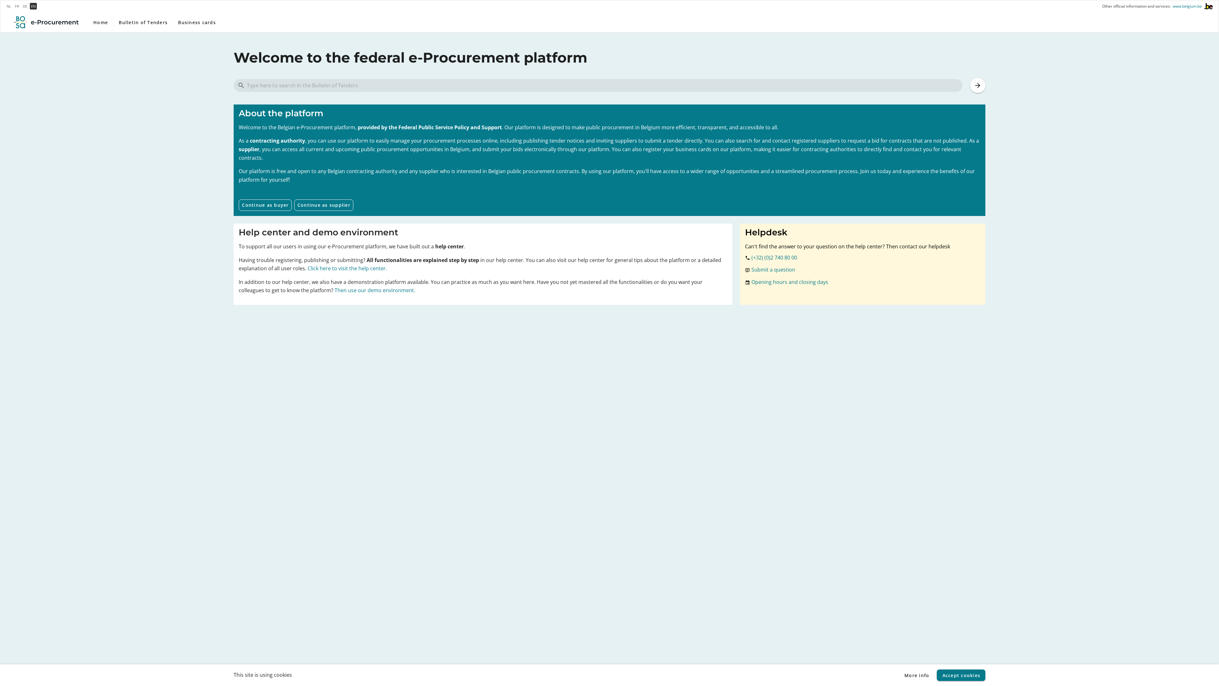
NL (9, 6)
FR (17, 6)
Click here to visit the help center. (347, 268)
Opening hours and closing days (789, 282)
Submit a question (773, 269)
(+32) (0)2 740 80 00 (774, 257)
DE (25, 6)
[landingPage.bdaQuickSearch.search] (977, 85)
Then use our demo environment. (375, 290)
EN (33, 6)
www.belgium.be (1187, 6)
